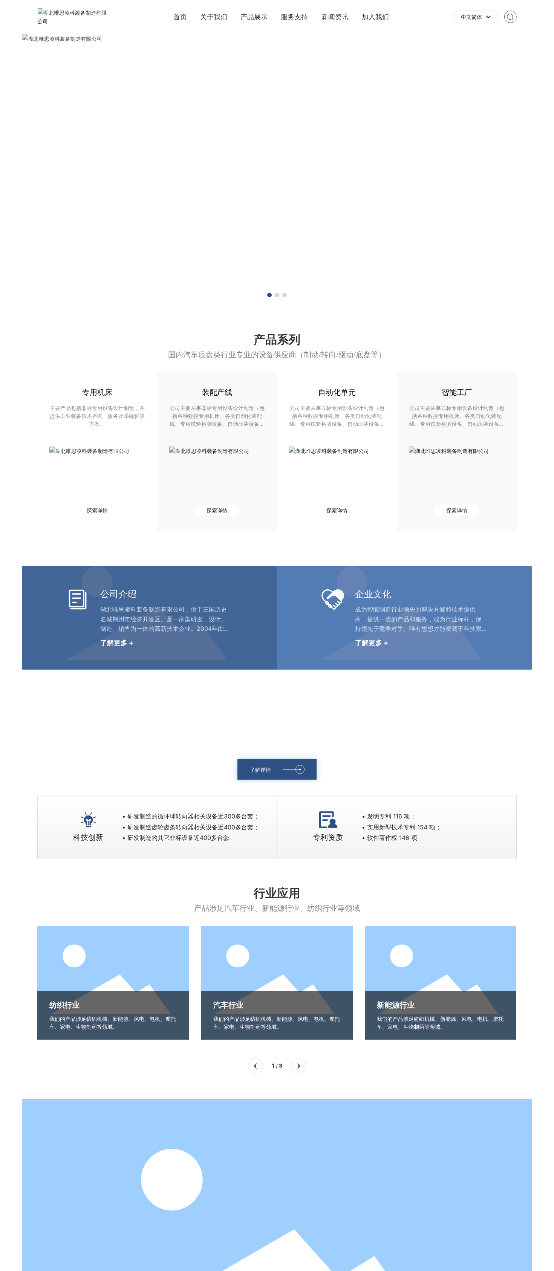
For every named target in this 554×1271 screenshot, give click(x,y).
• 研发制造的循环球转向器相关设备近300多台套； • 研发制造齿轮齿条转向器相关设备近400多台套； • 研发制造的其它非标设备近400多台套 (190, 827)
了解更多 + (116, 643)
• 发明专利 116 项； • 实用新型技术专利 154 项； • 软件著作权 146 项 (401, 827)
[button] (269, 295)
